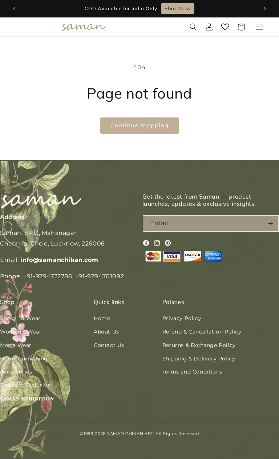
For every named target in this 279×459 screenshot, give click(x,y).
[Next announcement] (265, 8)
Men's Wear (16, 345)
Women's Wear (20, 331)
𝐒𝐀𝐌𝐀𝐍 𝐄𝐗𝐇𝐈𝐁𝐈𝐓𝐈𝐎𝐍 (27, 398)
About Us (106, 331)
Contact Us (109, 345)
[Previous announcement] (14, 8)
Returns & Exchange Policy (199, 345)
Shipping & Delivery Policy (198, 358)
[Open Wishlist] (225, 27)
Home (102, 318)
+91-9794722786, (48, 276)
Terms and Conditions (192, 371)
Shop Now (178, 8)
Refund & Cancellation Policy (202, 331)
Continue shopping (139, 125)
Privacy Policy (181, 318)
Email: (49, 259)
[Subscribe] (271, 223)
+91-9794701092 (99, 276)
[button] (259, 27)
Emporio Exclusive (25, 385)
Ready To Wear (20, 318)
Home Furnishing (24, 358)
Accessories (16, 371)
